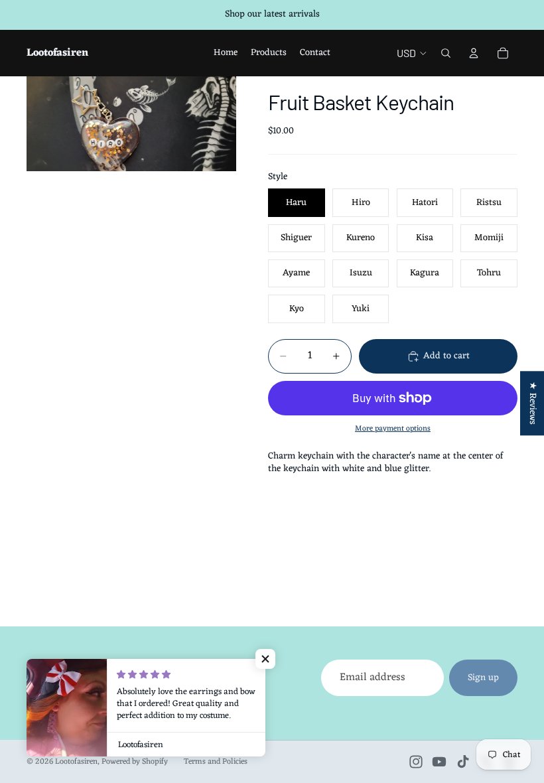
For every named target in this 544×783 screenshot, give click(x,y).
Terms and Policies (215, 761)
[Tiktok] (463, 762)
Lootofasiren (76, 761)
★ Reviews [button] (532, 403)
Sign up (483, 678)
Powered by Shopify (135, 761)
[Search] (445, 53)
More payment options (393, 428)
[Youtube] (439, 762)
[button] (265, 659)
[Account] (473, 53)
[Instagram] (416, 762)
